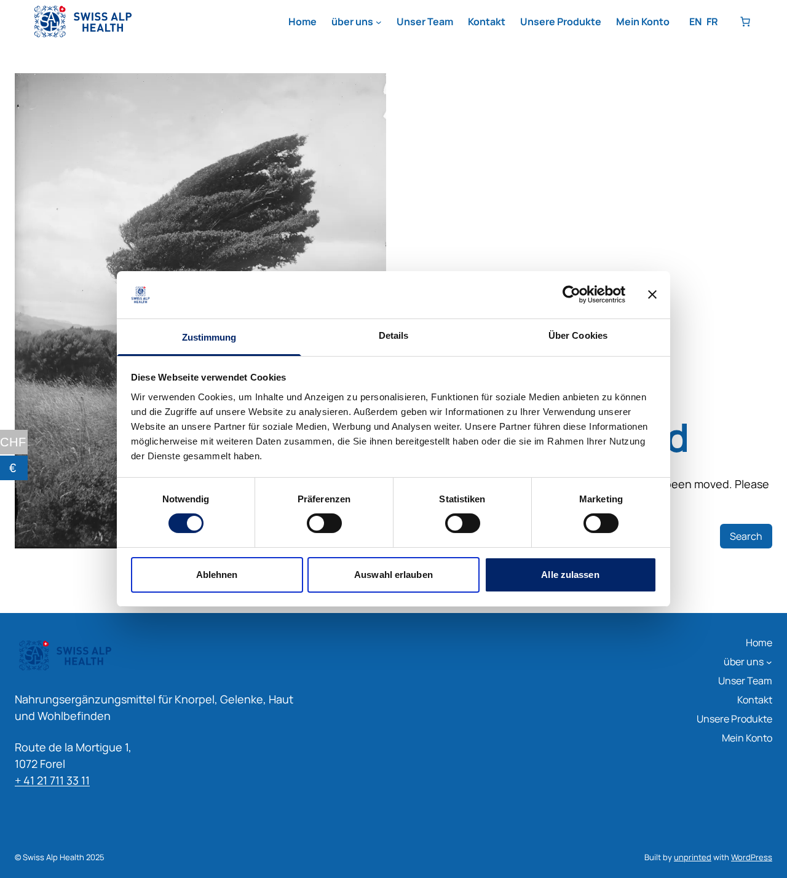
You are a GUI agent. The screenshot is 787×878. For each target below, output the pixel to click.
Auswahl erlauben (393, 574)
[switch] (324, 523)
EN (695, 21)
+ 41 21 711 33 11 (52, 780)
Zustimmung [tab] (209, 337)
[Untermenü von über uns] (379, 22)
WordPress (751, 857)
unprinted (692, 857)
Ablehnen (217, 574)
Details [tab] (394, 335)
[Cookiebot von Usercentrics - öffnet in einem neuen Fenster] (571, 294)
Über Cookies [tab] (577, 335)
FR (712, 21)
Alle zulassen (570, 574)
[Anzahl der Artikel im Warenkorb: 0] (745, 21)
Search (746, 536)
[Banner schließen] (652, 294)
